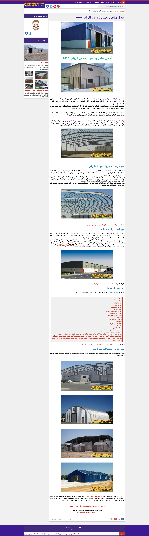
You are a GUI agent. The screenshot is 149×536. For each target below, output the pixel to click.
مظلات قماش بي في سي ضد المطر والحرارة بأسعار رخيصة (80, 534)
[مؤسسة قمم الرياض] (36, 30)
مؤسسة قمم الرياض (39, 16)
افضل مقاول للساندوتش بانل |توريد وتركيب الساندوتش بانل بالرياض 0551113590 (36, 534)
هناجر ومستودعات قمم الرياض (114, 99)
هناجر (112, 2)
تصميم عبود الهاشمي (74, 529)
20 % (86, 353)
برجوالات (96, 2)
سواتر (119, 2)
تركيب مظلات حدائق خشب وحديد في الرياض (102, 225)
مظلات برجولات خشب (96, 496)
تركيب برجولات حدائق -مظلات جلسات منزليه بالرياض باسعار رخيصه (99, 344)
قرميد (107, 2)
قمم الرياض (113, 233)
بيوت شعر (89, 2)
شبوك (102, 2)
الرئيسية (122, 11)
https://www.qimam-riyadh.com (87, 512)
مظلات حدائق (80, 2)
